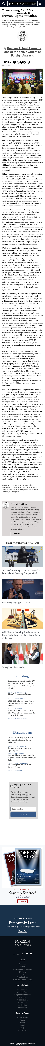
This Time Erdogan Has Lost (16, 602)
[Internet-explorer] (18, 954)
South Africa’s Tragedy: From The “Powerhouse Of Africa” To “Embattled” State (21, 712)
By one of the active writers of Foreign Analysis (22, 51)
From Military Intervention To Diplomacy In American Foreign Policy (22, 757)
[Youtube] (27, 954)
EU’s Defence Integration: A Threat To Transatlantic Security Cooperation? (21, 572)
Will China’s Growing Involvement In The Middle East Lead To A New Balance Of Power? (22, 634)
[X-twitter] (14, 954)
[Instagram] (22, 954)
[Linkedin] (31, 954)
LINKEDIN (16, 534)
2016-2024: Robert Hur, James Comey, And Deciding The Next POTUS (21, 703)
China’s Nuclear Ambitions (19, 694)
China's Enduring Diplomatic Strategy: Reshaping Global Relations (20, 739)
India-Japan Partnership (13, 667)
